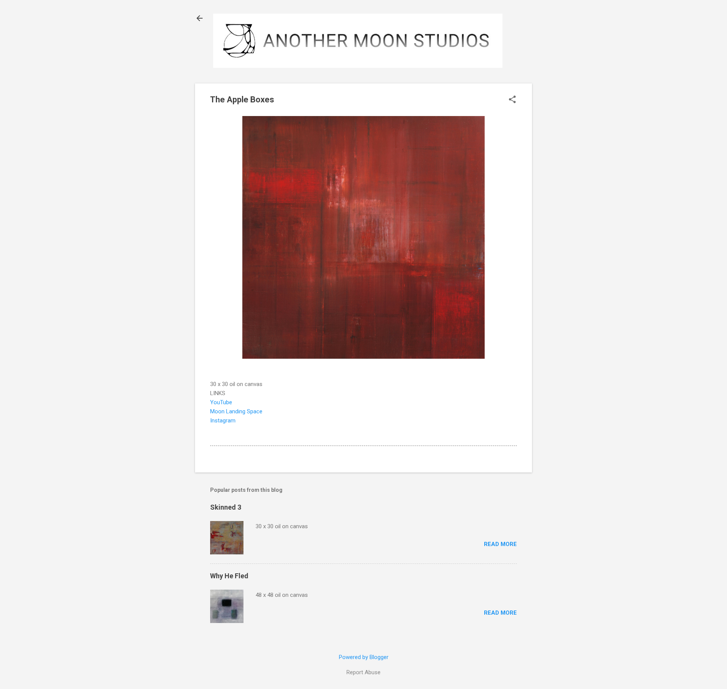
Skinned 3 (225, 507)
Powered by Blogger (363, 657)
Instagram (223, 420)
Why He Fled (229, 576)
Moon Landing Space (236, 411)
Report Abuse (363, 672)
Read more (500, 544)
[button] (512, 100)
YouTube (221, 402)
